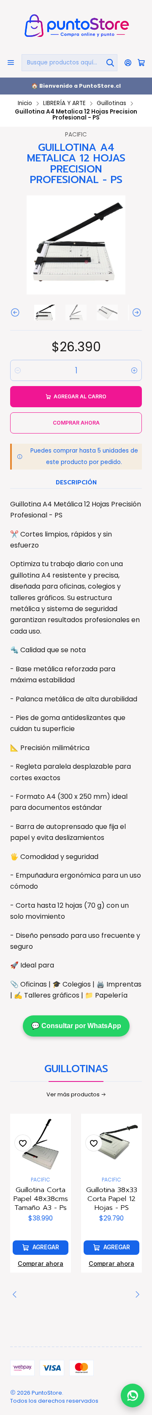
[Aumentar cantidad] (134, 370)
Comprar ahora (40, 1263)
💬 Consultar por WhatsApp (76, 1025)
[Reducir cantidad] (18, 370)
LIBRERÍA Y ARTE (64, 103)
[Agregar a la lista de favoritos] (22, 1142)
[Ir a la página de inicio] (76, 26)
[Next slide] (135, 313)
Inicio (25, 103)
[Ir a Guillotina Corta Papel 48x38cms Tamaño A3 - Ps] (40, 1144)
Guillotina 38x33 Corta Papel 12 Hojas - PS (111, 1198)
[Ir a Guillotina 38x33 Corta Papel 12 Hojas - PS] (111, 1144)
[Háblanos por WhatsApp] (132, 1393)
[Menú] (10, 62)
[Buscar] (110, 62)
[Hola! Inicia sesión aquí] (128, 62)
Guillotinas (111, 103)
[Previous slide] (16, 313)
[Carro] (141, 62)
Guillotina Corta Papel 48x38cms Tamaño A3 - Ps (41, 1198)
